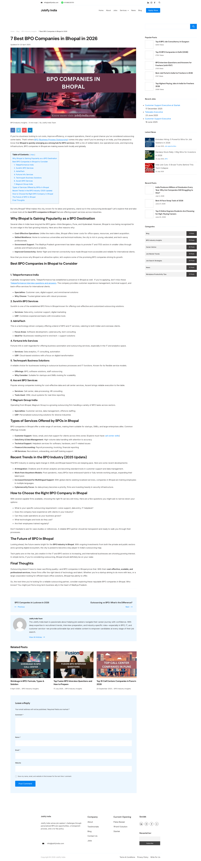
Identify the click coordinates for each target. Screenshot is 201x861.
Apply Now (153, 10)
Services (123, 10)
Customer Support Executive (158, 119)
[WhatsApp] (156, 824)
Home (101, 10)
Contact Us (92, 836)
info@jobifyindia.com (51, 2)
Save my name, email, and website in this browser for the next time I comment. (45, 776)
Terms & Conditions (127, 857)
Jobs (115, 10)
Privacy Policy (142, 857)
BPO (166, 159)
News (133, 10)
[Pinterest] (25, 131)
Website (18, 763)
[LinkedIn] (148, 2)
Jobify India (49, 10)
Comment (19, 715)
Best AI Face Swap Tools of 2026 (169, 200)
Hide (32, 155)
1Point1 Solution (120, 827)
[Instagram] (151, 2)
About (108, 10)
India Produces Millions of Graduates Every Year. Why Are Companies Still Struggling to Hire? (174, 190)
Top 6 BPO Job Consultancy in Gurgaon (172, 41)
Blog (140, 10)
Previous (21, 607)
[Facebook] (154, 2)
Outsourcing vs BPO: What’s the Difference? (111, 602)
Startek (116, 831)
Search (193, 26)
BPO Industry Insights (18, 123)
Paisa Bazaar (119, 822)
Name (18, 737)
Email (17, 750)
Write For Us (155, 857)
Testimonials (93, 827)
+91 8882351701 (69, 2)
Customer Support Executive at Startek (162, 105)
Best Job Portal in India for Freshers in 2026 (174, 73)
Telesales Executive (154, 112)
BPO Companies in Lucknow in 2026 (32, 602)
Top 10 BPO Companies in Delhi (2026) (171, 52)
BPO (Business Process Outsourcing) (51, 139)
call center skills (112, 436)
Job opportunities (170, 146)
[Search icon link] (159, 2)
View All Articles (35, 637)
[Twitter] (19, 131)
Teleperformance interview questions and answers (33, 283)
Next (127, 607)
